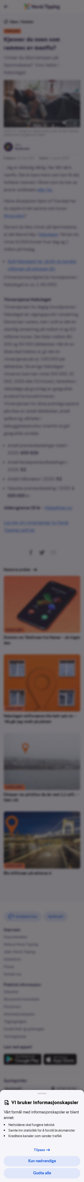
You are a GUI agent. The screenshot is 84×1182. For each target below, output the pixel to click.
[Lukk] (42, 1093)
